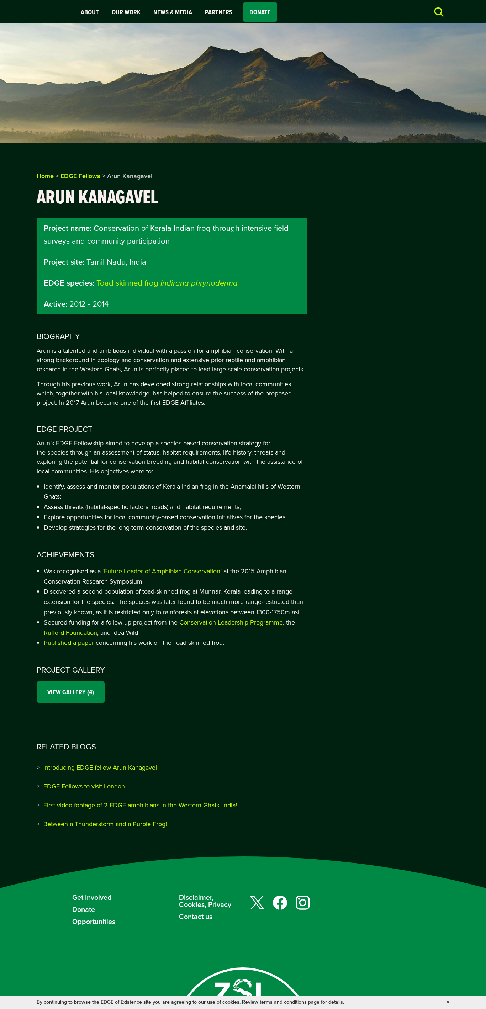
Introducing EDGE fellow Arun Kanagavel (100, 767)
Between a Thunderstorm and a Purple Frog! (105, 824)
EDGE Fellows (80, 176)
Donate (260, 12)
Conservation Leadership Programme (231, 622)
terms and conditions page (289, 1002)
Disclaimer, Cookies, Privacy (205, 901)
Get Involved (92, 897)
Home (45, 176)
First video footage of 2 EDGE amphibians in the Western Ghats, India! (140, 805)
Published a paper (69, 642)
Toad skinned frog (167, 283)
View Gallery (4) (70, 692)
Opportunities (93, 921)
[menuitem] (89, 12)
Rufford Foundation (70, 632)
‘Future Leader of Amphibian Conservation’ (162, 571)
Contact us (195, 916)
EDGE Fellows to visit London (84, 786)
